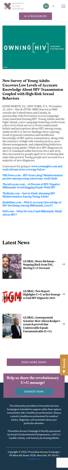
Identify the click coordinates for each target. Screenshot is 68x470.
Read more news (34, 362)
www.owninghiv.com (44, 166)
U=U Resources (35, 16)
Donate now (33, 391)
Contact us (34, 459)
